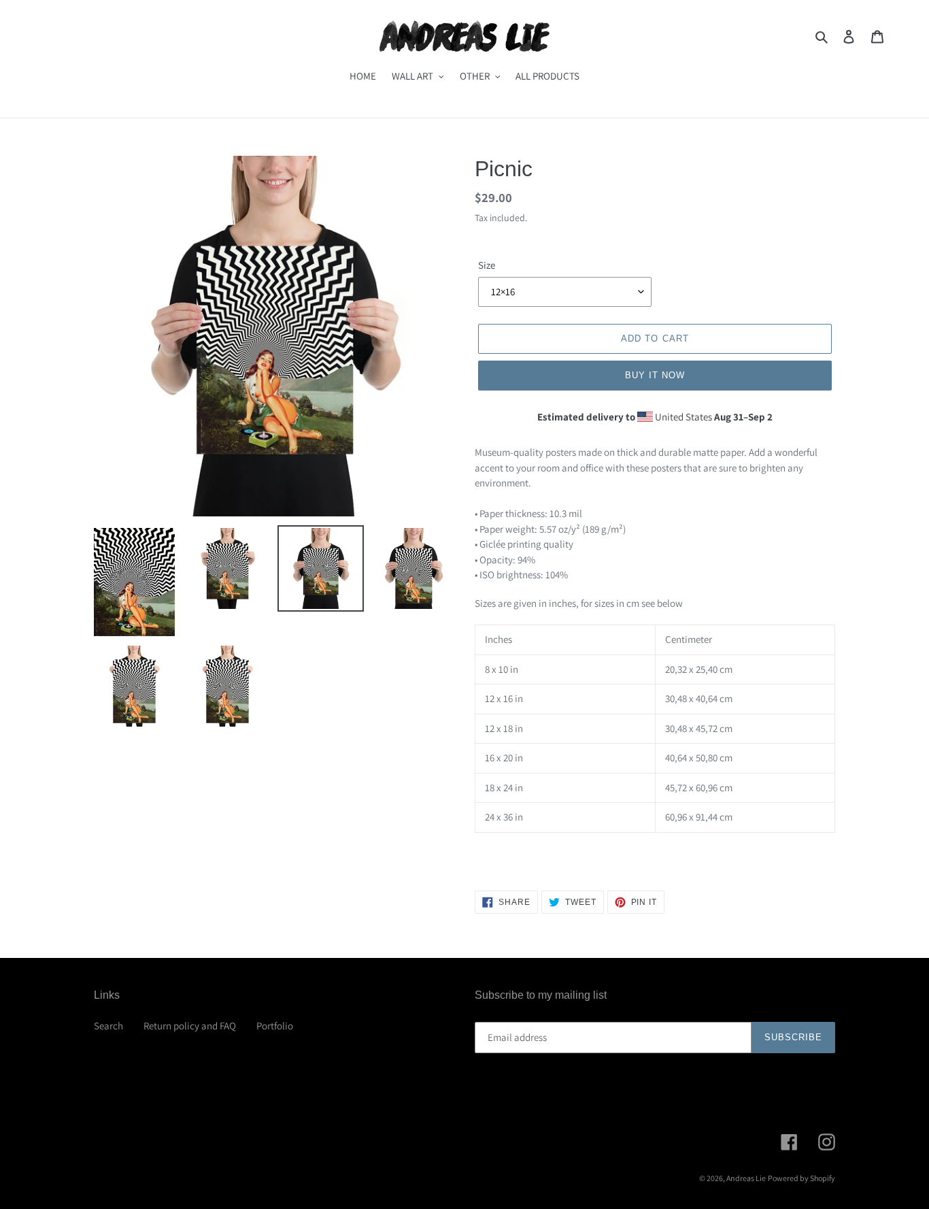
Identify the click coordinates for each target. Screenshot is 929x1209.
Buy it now (655, 375)
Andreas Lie (746, 1178)
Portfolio (274, 1025)
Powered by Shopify (801, 1178)
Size (486, 265)
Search (108, 1025)
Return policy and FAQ (189, 1025)
